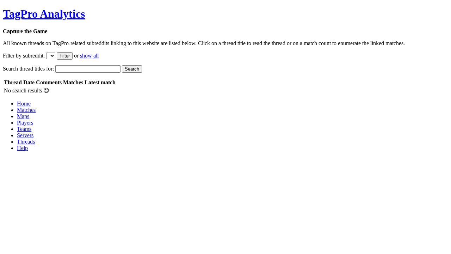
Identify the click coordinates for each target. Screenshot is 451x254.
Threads (26, 142)
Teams (24, 129)
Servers (25, 135)
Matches (26, 110)
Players (25, 123)
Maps (23, 116)
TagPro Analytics (44, 13)
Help (22, 148)
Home (24, 104)
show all (89, 56)
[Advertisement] (131, 173)
